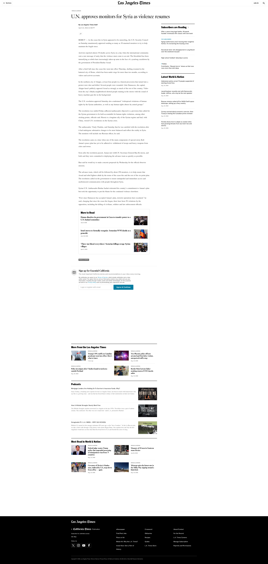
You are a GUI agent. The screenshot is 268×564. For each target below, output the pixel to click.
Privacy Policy (92, 282)
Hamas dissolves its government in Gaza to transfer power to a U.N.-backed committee (106, 218)
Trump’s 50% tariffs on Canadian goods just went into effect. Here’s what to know (100, 356)
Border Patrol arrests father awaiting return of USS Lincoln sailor (142, 371)
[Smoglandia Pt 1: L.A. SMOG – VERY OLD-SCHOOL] (147, 427)
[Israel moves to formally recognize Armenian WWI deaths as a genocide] (141, 234)
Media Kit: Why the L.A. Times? (127, 541)
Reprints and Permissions (182, 545)
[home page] (134, 3)
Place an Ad (120, 537)
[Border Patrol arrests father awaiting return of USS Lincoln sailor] (121, 371)
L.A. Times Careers (180, 537)
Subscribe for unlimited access (80, 533)
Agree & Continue (123, 287)
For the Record (178, 533)
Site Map (73, 536)
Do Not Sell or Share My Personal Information (131, 558)
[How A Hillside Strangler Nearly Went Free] (147, 411)
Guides (147, 541)
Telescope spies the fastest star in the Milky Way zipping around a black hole (142, 467)
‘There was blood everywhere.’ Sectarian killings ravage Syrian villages (105, 245)
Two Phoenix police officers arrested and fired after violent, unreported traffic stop (142, 356)
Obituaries (148, 533)
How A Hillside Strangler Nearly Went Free (85, 405)
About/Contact (178, 529)
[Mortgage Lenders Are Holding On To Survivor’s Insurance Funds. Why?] (147, 394)
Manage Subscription (180, 541)
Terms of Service (103, 277)
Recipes (147, 537)
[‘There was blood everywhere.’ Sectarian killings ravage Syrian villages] (141, 247)
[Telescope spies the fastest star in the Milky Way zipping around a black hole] (121, 467)
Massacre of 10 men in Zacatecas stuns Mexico (142, 449)
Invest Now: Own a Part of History (125, 547)
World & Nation (76, 10)
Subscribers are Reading (174, 27)
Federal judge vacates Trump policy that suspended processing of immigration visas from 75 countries (99, 451)
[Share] (81, 33)
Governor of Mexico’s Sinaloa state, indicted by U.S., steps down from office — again (100, 467)
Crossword (148, 529)
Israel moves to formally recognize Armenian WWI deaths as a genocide (106, 232)
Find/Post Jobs (121, 533)
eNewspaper (120, 529)
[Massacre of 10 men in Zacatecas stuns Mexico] (121, 450)
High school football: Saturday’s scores (174, 58)
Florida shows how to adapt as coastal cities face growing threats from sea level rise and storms (176, 123)
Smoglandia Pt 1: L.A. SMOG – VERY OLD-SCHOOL (88, 422)
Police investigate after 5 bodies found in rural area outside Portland (89, 370)
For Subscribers (166, 39)
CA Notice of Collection (113, 558)
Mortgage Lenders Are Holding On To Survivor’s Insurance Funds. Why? (95, 388)
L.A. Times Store (150, 545)
